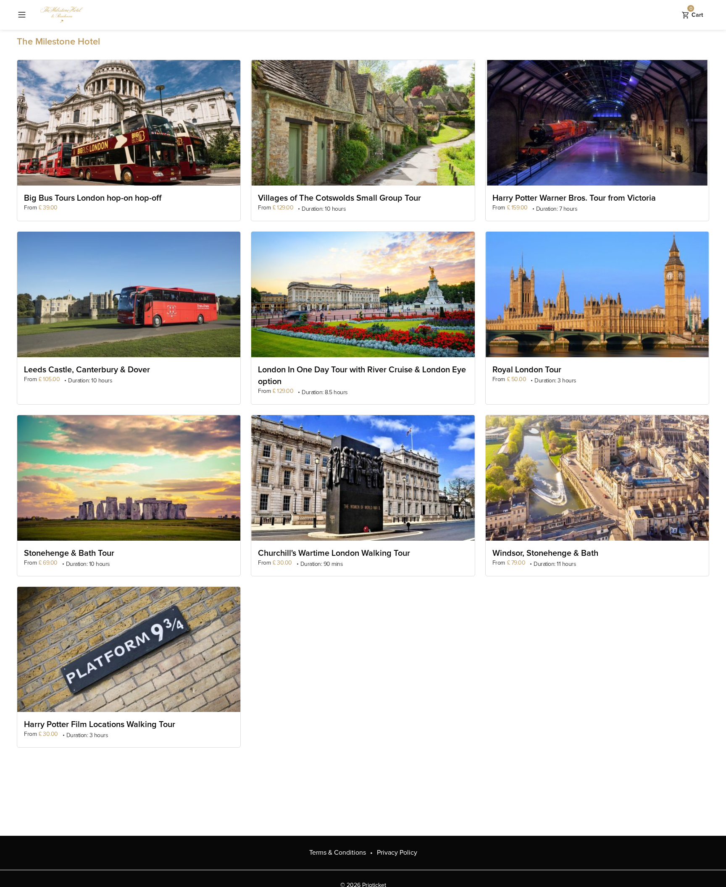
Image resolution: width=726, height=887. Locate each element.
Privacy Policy (397, 852)
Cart (696, 13)
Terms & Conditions (337, 852)
